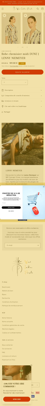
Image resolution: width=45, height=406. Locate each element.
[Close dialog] (43, 186)
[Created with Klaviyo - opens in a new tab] (22, 220)
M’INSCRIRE (11, 207)
